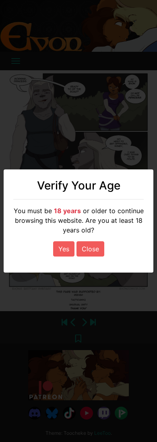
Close (90, 249)
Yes (63, 249)
